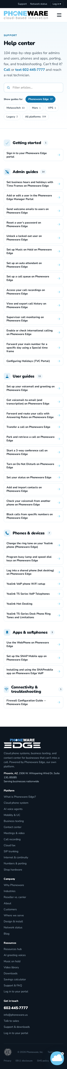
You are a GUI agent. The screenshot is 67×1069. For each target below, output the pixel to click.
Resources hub (13, 949)
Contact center (12, 827)
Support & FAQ (13, 985)
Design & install (13, 921)
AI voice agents (13, 809)
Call (7, 69)
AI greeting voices (15, 955)
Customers (10, 909)
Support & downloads (17, 1027)
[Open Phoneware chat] (57, 1059)
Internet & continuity (16, 857)
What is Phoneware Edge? (20, 797)
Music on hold (12, 961)
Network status (38, 4)
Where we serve (14, 915)
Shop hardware (13, 869)
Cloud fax (9, 845)
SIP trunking (11, 851)
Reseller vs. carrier (15, 897)
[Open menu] (59, 15)
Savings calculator (15, 979)
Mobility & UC (12, 815)
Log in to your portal (16, 991)
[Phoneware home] (26, 15)
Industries (9, 891)
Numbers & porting (15, 863)
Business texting (14, 821)
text (18, 69)
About (7, 903)
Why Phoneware (14, 885)
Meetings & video (14, 833)
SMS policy (43, 1060)
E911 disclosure (24, 1060)
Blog (6, 933)
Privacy (7, 1060)
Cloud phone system (16, 803)
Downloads (10, 973)
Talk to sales (11, 1021)
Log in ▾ (57, 4)
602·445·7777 (34, 69)
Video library (11, 967)
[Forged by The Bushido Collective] (8, 1052)
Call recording (12, 839)
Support (22, 4)
